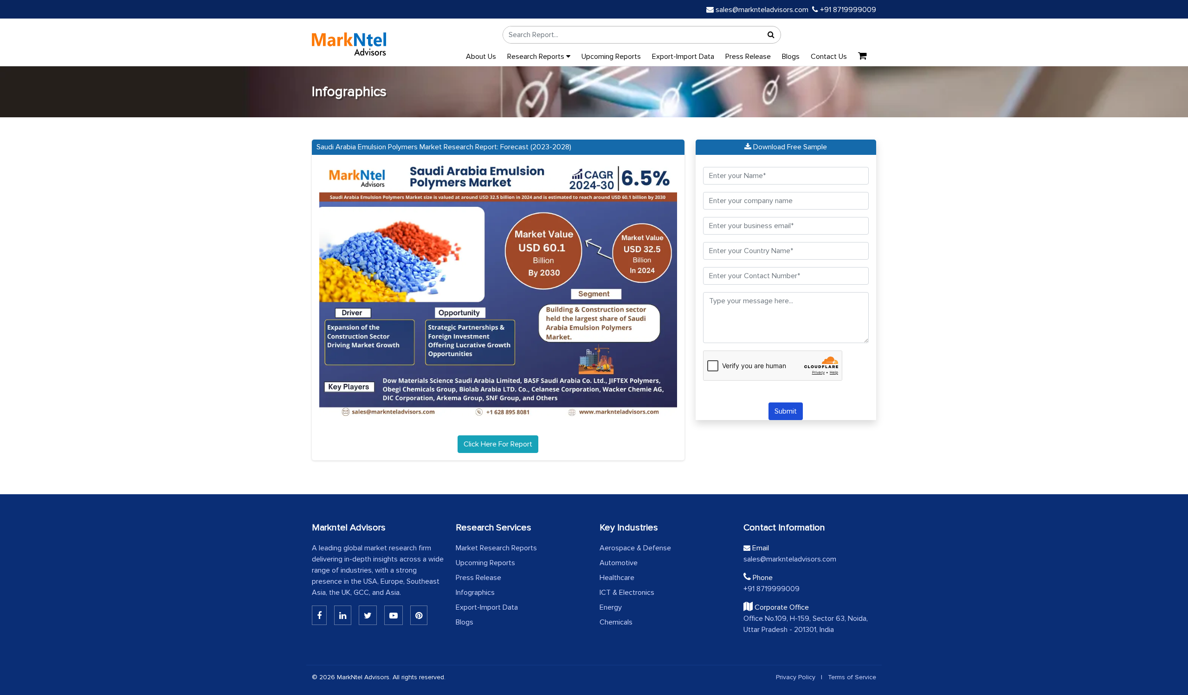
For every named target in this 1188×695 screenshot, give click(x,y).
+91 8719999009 (847, 9)
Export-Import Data (683, 56)
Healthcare (617, 577)
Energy (611, 607)
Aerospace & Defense (635, 548)
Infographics (475, 592)
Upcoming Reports (611, 56)
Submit (786, 411)
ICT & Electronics (627, 592)
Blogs (791, 56)
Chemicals (616, 622)
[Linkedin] (319, 615)
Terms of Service (852, 677)
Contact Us (829, 56)
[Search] (771, 34)
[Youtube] (393, 615)
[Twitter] (368, 615)
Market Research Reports (496, 548)
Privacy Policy (795, 677)
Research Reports (536, 56)
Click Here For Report (498, 444)
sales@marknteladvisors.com (762, 9)
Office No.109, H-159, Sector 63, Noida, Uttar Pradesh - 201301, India (805, 624)
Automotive (619, 562)
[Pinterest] (418, 615)
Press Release (748, 56)
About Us (481, 56)
